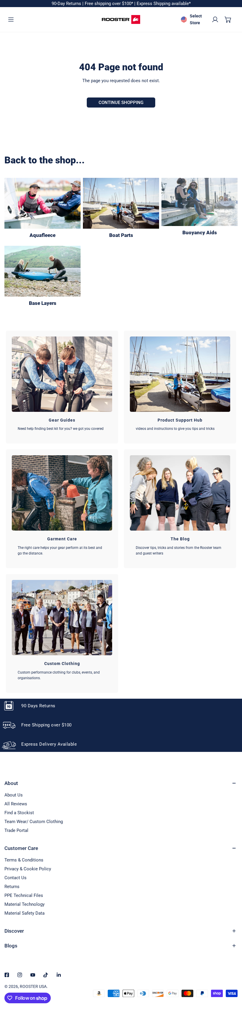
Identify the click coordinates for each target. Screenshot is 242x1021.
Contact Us (15, 877)
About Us (13, 795)
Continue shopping (121, 102)
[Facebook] (6, 974)
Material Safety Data (24, 913)
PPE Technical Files (23, 895)
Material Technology (24, 904)
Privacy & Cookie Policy (27, 869)
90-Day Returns (67, 3)
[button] (228, 19)
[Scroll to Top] (231, 990)
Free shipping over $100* (109, 3)
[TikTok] (45, 974)
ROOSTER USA (33, 986)
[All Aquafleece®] (42, 203)
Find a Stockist (19, 812)
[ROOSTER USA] (121, 19)
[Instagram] (19, 974)
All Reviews (15, 804)
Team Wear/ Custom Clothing (33, 821)
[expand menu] (10, 19)
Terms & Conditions (23, 860)
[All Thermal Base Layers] (42, 271)
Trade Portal (16, 830)
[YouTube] (32, 974)
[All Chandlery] (121, 203)
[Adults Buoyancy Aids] (199, 202)
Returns (11, 886)
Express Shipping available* (164, 3)
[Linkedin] (58, 974)
